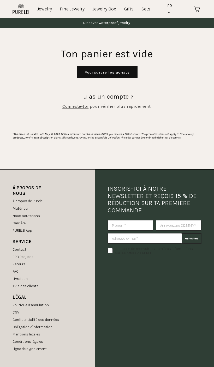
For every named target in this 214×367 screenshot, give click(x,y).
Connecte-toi (75, 106)
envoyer (191, 238)
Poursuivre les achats (107, 72)
